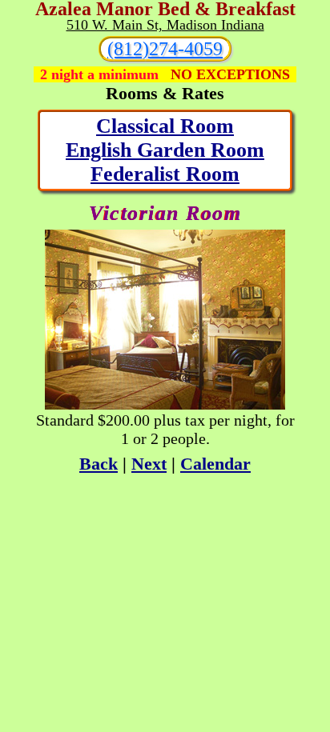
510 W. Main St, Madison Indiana (165, 25)
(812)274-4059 (165, 48)
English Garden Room (165, 150)
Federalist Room (165, 174)
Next (149, 464)
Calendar (215, 464)
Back (98, 464)
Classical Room (165, 126)
